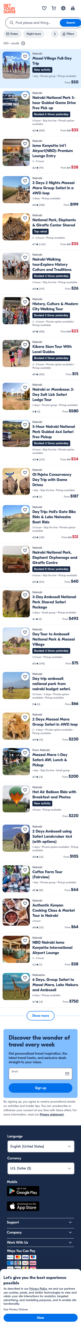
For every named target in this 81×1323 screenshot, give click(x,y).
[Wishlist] (44, 8)
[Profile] (73, 8)
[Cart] (54, 8)
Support (13, 1222)
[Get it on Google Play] (23, 1191)
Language (14, 1136)
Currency (14, 1158)
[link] (40, 68)
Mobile (12, 1182)
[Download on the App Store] (23, 1207)
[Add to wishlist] (25, 56)
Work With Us (17, 1243)
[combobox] (33, 23)
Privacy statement (52, 1114)
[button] (40, 68)
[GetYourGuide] (9, 9)
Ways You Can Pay (21, 1251)
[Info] (23, 43)
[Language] (63, 8)
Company (14, 1232)
